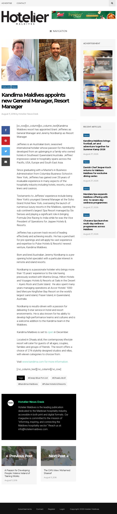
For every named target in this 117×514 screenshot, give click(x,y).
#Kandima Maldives (28, 384)
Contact (21, 3)
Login (62, 509)
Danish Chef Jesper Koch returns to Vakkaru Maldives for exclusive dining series (97, 171)
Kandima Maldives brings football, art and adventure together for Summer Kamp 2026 (96, 145)
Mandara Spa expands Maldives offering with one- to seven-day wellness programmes (95, 198)
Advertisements (25, 509)
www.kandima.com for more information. (45, 361)
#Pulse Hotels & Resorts (54, 384)
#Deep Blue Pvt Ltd (38, 378)
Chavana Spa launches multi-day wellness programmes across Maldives (95, 225)
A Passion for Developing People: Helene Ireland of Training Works (17, 473)
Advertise (7, 3)
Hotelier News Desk (28, 114)
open (51, 332)
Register (51, 509)
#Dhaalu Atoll (59, 378)
